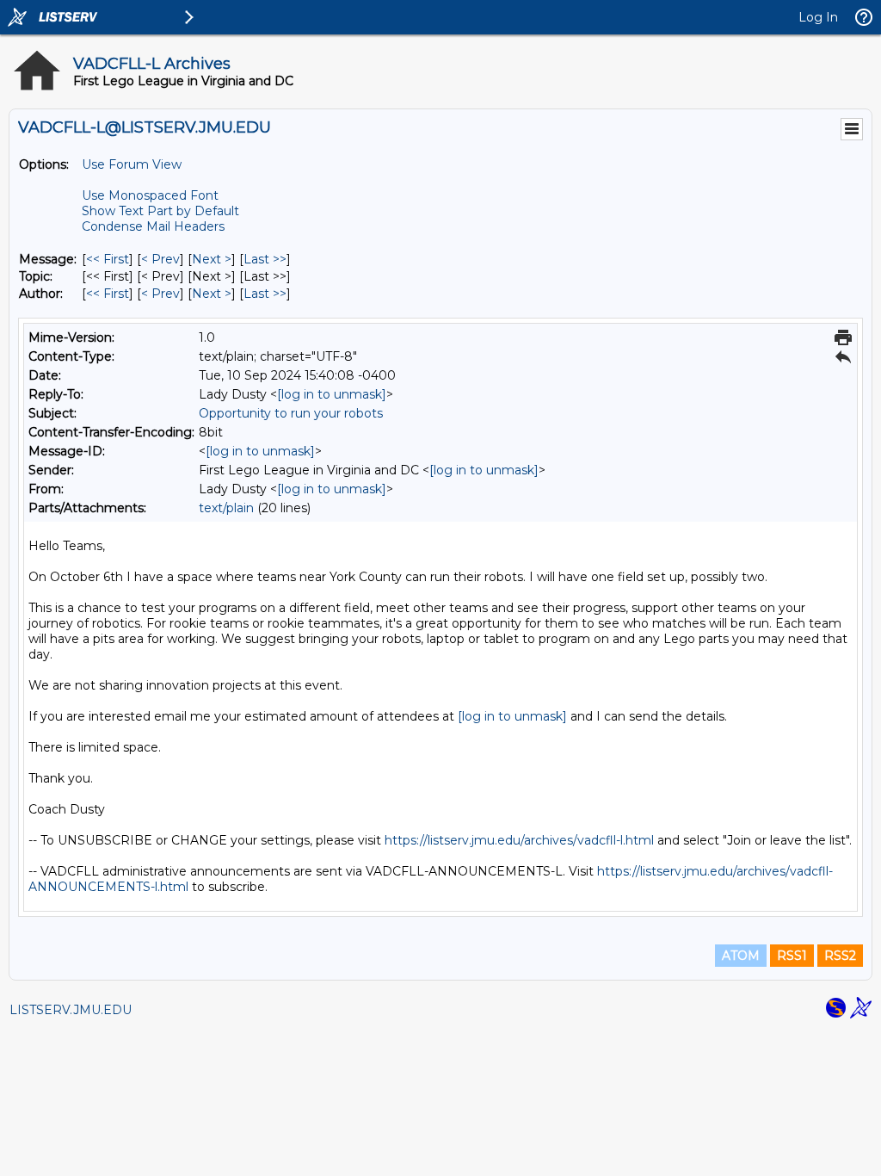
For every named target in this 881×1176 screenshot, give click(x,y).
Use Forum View (132, 164)
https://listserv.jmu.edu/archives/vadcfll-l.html (519, 840)
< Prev (160, 259)
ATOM (741, 955)
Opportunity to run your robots (291, 413)
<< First (107, 259)
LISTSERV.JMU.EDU (70, 1010)
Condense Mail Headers (153, 226)
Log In (818, 17)
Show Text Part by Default (160, 211)
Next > (211, 259)
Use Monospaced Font (150, 195)
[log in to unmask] (331, 394)
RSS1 (792, 955)
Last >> (264, 259)
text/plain (226, 508)
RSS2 (840, 955)
